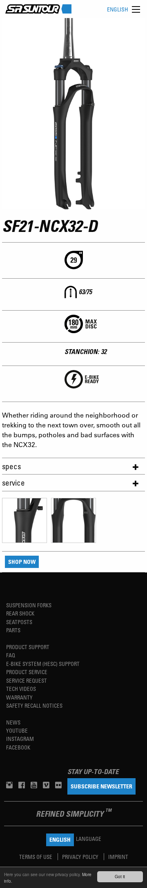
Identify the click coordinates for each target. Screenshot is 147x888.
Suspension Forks (28, 605)
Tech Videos (21, 688)
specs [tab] (11, 466)
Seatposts (19, 621)
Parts (13, 630)
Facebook (18, 747)
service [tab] (13, 482)
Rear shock (20, 613)
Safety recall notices (34, 705)
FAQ (10, 655)
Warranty (19, 697)
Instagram (20, 738)
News (13, 722)
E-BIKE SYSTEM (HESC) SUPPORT (43, 663)
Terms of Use (36, 856)
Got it (120, 876)
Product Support (27, 646)
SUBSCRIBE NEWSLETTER (101, 786)
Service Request (26, 680)
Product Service (26, 671)
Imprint (118, 856)
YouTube (17, 730)
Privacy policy (81, 856)
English (117, 9)
